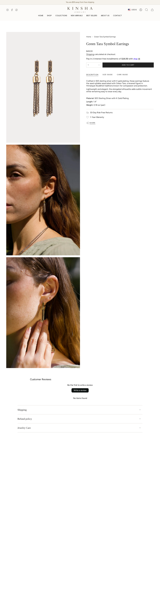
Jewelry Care (24, 427)
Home (88, 37)
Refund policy (25, 418)
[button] (49, 16)
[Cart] (152, 10)
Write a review (80, 390)
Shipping (90, 54)
